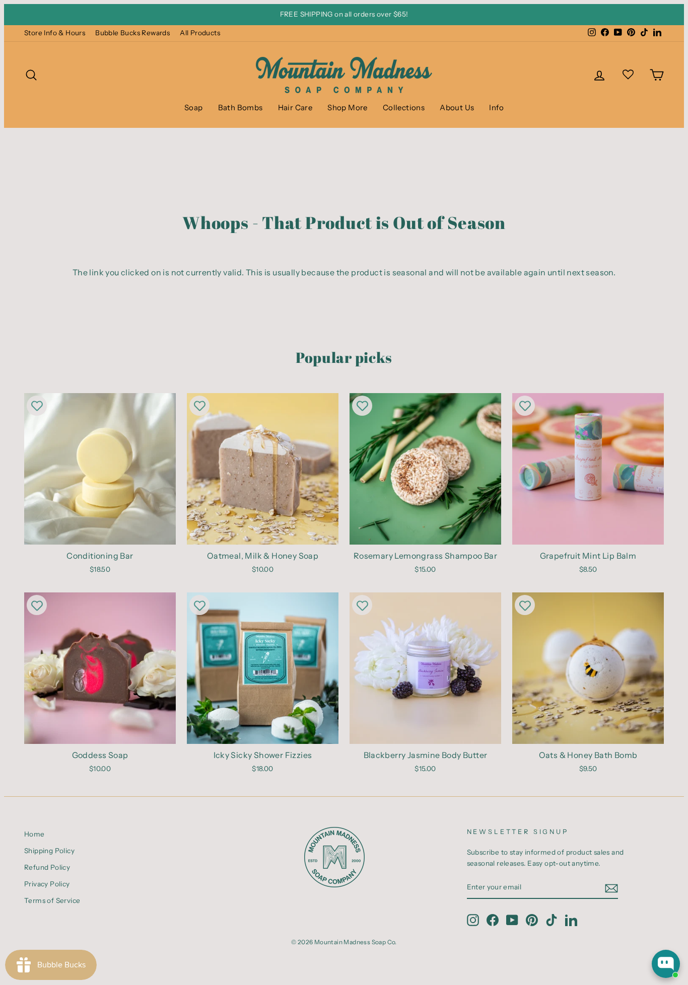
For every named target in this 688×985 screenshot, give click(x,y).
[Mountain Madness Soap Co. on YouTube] (512, 920)
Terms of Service (52, 900)
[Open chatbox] (666, 964)
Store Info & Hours (54, 33)
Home (34, 834)
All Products (200, 33)
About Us (457, 107)
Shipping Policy (49, 851)
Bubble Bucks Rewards (132, 33)
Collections (404, 107)
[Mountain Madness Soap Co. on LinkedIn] (571, 920)
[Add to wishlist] (37, 406)
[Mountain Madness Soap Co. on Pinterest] (532, 920)
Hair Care (295, 107)
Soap (193, 107)
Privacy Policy (47, 884)
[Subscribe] (611, 887)
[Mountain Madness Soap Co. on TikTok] (551, 920)
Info (496, 107)
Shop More (347, 107)
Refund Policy (47, 867)
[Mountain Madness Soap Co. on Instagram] (473, 920)
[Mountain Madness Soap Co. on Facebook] (493, 920)
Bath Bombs (240, 107)
